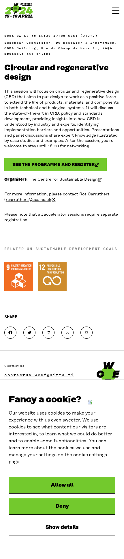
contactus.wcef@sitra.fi (39, 375)
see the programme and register (59, 165)
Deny (62, 506)
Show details (62, 527)
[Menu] (116, 10)
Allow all (62, 485)
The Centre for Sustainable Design (65, 179)
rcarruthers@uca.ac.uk (30, 199)
